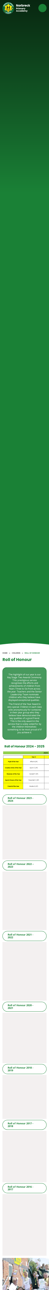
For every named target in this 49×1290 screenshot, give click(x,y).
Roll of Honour (32, 653)
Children (16, 653)
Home (4, 653)
